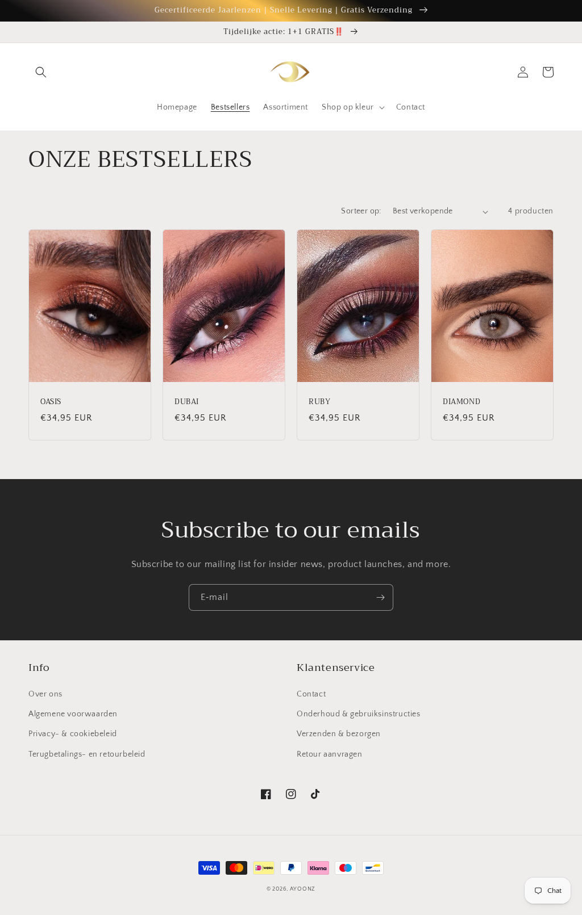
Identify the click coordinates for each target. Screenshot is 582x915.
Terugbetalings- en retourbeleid (87, 754)
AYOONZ (302, 889)
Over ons (45, 694)
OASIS (50, 402)
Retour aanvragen (330, 754)
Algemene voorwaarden (73, 714)
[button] (40, 72)
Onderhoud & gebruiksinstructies (359, 714)
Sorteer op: (361, 211)
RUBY (319, 402)
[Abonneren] (380, 597)
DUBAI (186, 402)
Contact (311, 694)
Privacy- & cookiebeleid (72, 733)
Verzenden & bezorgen (339, 733)
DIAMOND (461, 402)
